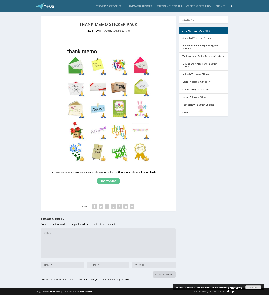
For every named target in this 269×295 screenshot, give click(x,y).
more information (235, 287)
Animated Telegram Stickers (197, 38)
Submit (220, 6)
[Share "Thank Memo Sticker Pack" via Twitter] (101, 206)
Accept (253, 287)
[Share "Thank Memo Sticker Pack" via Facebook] (95, 206)
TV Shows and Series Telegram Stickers (203, 56)
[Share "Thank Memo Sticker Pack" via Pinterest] (119, 206)
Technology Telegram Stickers (198, 104)
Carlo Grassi (54, 291)
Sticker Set (118, 30)
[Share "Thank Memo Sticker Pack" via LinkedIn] (126, 206)
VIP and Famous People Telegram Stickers (200, 47)
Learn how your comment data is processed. (107, 279)
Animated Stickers (140, 6)
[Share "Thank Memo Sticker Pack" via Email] (132, 206)
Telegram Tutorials (169, 6)
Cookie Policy (217, 291)
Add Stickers (108, 181)
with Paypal (86, 291)
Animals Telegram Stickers (196, 74)
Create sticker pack (198, 6)
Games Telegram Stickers (195, 89)
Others (107, 30)
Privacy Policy (201, 291)
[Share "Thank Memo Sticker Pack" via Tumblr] (113, 206)
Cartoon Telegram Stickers (196, 81)
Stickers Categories (108, 6)
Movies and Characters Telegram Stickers (199, 65)
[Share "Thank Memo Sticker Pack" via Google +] (107, 206)
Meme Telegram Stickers (195, 97)
